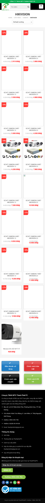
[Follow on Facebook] (3, 482)
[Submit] (28, 7)
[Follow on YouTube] (18, 482)
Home (10, 17)
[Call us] (15, 482)
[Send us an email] (11, 482)
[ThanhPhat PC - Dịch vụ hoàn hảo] (5, 7)
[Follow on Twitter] (7, 482)
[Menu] (41, 6)
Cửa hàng (17, 17)
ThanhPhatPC (22, 500)
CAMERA (25, 17)
